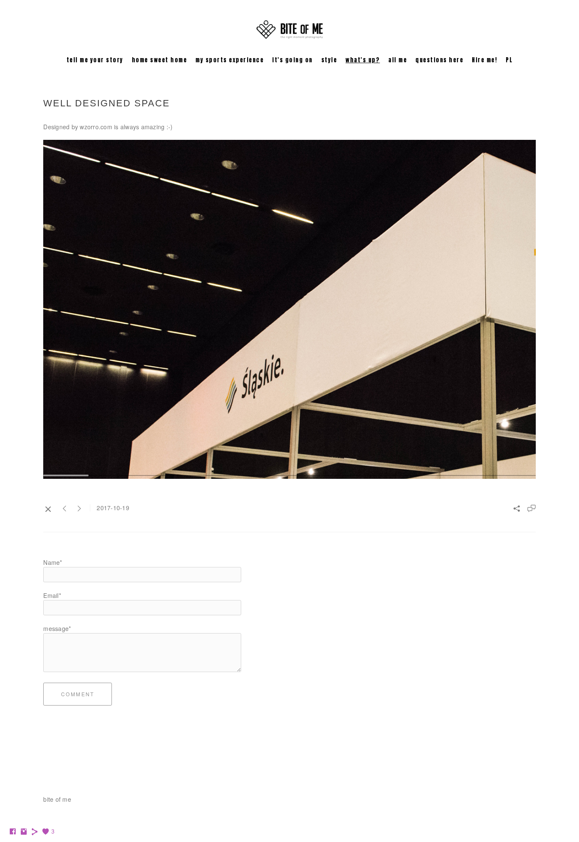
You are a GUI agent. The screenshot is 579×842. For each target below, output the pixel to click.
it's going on (292, 60)
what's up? (362, 60)
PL (509, 60)
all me (397, 60)
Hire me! (484, 60)
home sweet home (159, 60)
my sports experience (229, 60)
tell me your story (95, 60)
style (329, 60)
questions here (439, 60)
